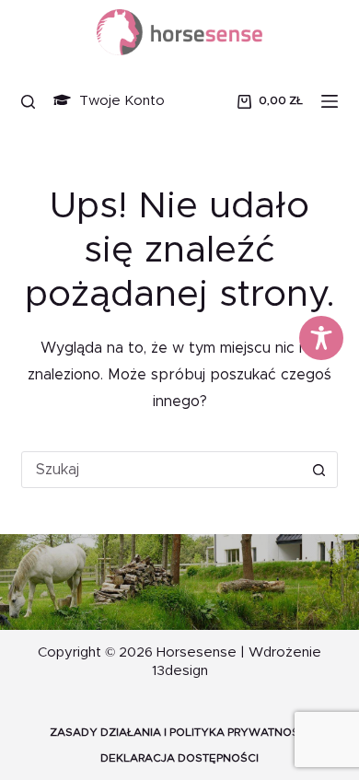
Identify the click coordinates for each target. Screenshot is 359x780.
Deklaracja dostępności (179, 757)
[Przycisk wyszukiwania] (319, 469)
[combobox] (161, 469)
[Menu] (329, 101)
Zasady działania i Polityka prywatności (180, 732)
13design (180, 671)
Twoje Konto (120, 101)
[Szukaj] (28, 102)
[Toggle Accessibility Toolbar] (321, 338)
